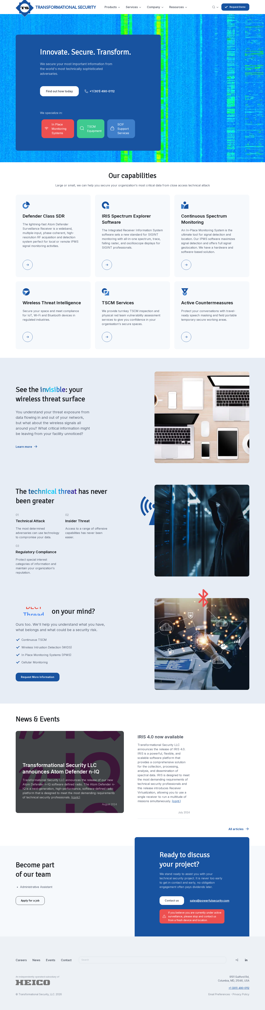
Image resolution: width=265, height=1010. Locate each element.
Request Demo (237, 7)
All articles (236, 829)
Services (132, 7)
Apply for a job (30, 900)
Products (111, 7)
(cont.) (176, 801)
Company (153, 7)
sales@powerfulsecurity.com (209, 900)
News (36, 960)
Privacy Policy (241, 994)
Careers (21, 960)
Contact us (172, 900)
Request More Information (37, 677)
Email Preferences (219, 994)
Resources (176, 7)
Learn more (24, 446)
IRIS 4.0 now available (160, 736)
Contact (66, 960)
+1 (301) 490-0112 (102, 91)
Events (50, 960)
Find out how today (59, 91)
